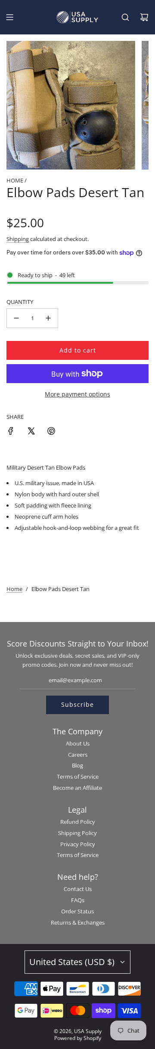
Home (14, 589)
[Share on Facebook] (10, 432)
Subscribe (77, 704)
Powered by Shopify (77, 1038)
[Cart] (144, 17)
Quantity (19, 302)
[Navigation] (9, 17)
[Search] (125, 17)
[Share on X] (31, 432)
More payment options (77, 394)
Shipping (17, 239)
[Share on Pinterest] (51, 432)
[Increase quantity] (48, 318)
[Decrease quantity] (16, 318)
